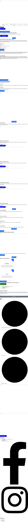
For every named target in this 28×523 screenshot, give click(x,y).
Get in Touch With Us (3, 281)
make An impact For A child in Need (5, 31)
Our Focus (2, 49)
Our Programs (14, 121)
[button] (14, 25)
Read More (1, 144)
